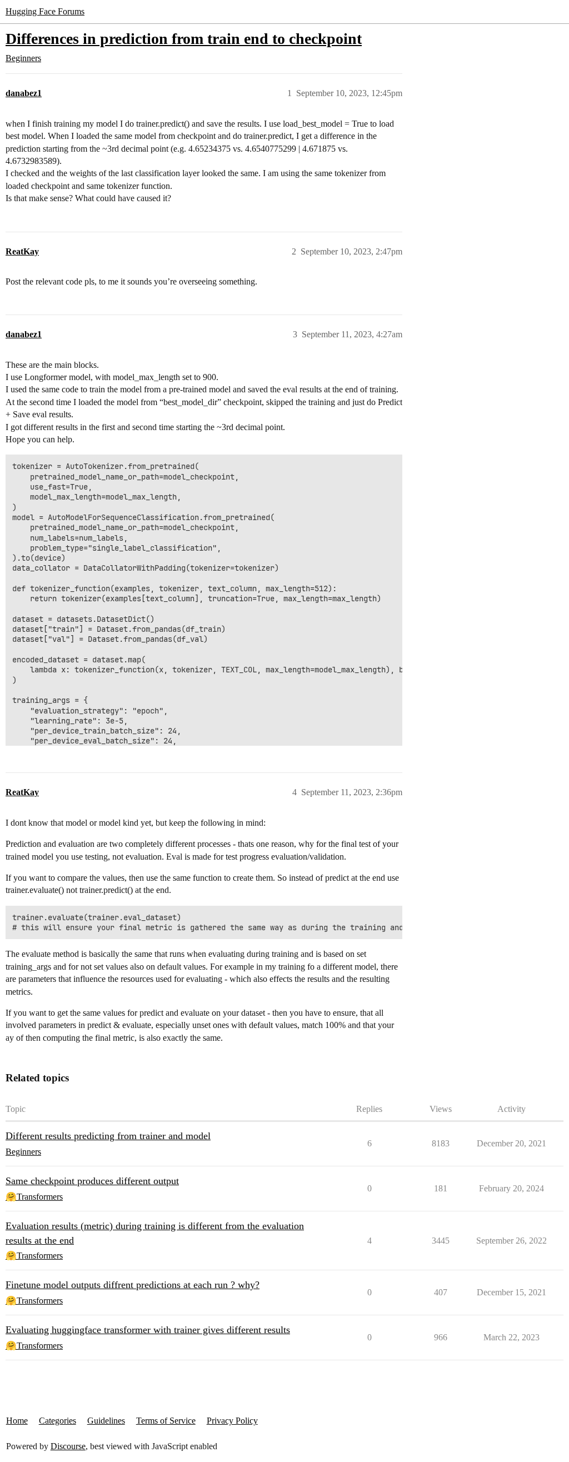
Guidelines (106, 1420)
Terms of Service (166, 1420)
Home (17, 1420)
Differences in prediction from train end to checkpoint (184, 38)
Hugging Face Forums (45, 11)
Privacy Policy (232, 1420)
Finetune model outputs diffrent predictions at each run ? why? (132, 1284)
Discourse (68, 1446)
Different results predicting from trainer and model (108, 1135)
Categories (57, 1420)
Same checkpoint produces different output (92, 1180)
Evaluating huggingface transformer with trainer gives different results (148, 1329)
